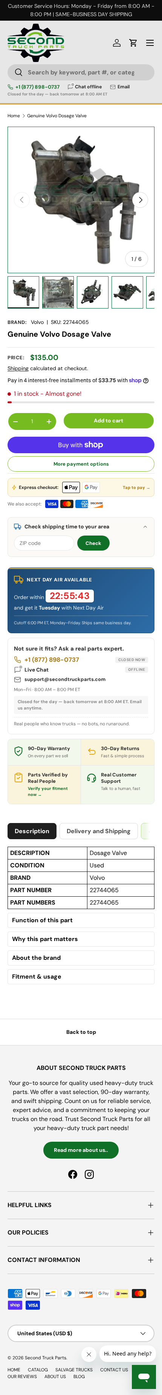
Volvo (37, 322)
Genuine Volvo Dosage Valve (57, 115)
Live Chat (84, 669)
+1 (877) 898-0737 (37, 87)
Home (14, 115)
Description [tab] (32, 831)
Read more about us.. (81, 1150)
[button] (133, 43)
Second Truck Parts (45, 1358)
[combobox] (81, 72)
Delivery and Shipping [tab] (99, 831)
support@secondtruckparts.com (64, 679)
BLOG (79, 1377)
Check (93, 543)
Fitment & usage (36, 976)
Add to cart (108, 420)
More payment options (81, 464)
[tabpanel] (81, 917)
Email (124, 87)
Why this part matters (45, 939)
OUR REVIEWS (22, 1377)
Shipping (18, 368)
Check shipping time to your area (66, 526)
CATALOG (38, 1370)
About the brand (36, 958)
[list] (81, 200)
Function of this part (42, 920)
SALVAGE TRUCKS (74, 1370)
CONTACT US (114, 1370)
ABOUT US (55, 1377)
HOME (14, 1370)
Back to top (81, 1032)
